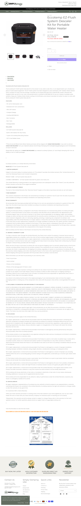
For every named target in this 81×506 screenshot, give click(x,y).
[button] (70, 11)
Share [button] (50, 66)
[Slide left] (4, 35)
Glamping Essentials (27, 11)
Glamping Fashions (39, 11)
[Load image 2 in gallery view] (17, 56)
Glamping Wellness (52, 11)
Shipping (43, 491)
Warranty (10, 78)
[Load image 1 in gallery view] (11, 56)
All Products (25, 491)
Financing (43, 487)
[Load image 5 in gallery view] (38, 56)
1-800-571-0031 (72, 3)
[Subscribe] (74, 490)
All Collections (26, 489)
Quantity (49, 48)
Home (7, 11)
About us (43, 483)
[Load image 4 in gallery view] (31, 56)
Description (10, 76)
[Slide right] (44, 35)
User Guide (10, 80)
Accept (26, 502)
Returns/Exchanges (45, 493)
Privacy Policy (44, 489)
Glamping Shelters (15, 11)
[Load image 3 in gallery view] (24, 56)
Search (24, 485)
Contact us (43, 485)
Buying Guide (26, 487)
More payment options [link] (62, 62)
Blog (24, 493)
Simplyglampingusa (42, 503)
